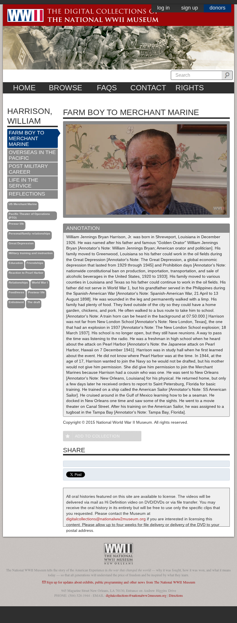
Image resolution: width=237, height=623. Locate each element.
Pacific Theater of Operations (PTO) (29, 215)
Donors (217, 8)
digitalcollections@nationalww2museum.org (106, 519)
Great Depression (21, 243)
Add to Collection (97, 436)
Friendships (35, 262)
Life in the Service (23, 183)
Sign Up (189, 8)
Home (24, 87)
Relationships (18, 282)
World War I (40, 282)
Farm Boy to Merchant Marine (26, 138)
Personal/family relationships (29, 233)
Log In (163, 8)
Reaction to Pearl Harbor (26, 272)
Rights (189, 87)
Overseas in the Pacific (32, 155)
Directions (176, 595)
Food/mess (16, 292)
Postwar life (36, 292)
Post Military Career (28, 169)
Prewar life (16, 223)
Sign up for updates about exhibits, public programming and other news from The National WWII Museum (121, 582)
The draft (33, 302)
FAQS (107, 87)
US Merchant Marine (23, 204)
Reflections (27, 194)
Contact (148, 87)
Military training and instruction (31, 253)
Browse (65, 87)
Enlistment (16, 302)
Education (16, 262)
